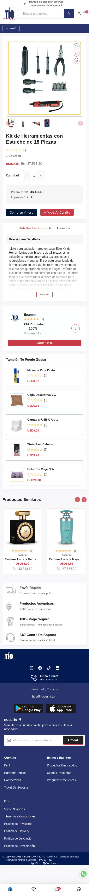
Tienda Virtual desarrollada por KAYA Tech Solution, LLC (58, 866)
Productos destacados (62, 765)
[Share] (76, 61)
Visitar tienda (44, 342)
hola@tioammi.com (44, 696)
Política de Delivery (16, 831)
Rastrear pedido (15, 773)
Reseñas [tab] (63, 228)
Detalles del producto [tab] (35, 228)
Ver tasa (51, 863)
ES (36, 863)
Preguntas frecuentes (61, 780)
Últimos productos (59, 773)
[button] (77, 499)
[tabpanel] (44, 266)
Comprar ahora (22, 212)
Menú (13, 28)
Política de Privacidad (18, 824)
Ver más (44, 294)
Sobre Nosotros (14, 809)
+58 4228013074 (48, 679)
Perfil (7, 765)
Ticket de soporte (16, 787)
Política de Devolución (18, 838)
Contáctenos (12, 780)
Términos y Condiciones (19, 816)
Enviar (73, 740)
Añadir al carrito (57, 212)
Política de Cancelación (19, 846)
